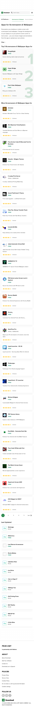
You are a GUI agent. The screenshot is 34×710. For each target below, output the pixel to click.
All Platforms (4, 19)
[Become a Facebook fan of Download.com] (3, 695)
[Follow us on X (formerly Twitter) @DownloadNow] (6, 695)
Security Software (29, 19)
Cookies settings (6, 686)
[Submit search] (11, 12)
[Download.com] (5, 13)
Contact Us (5, 663)
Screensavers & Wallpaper (18, 19)
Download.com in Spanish (8, 666)
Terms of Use (5, 678)
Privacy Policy (5, 675)
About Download (6, 658)
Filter (2, 42)
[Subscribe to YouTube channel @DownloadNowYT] (10, 695)
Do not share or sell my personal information (13, 683)
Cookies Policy (5, 681)
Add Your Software (6, 661)
